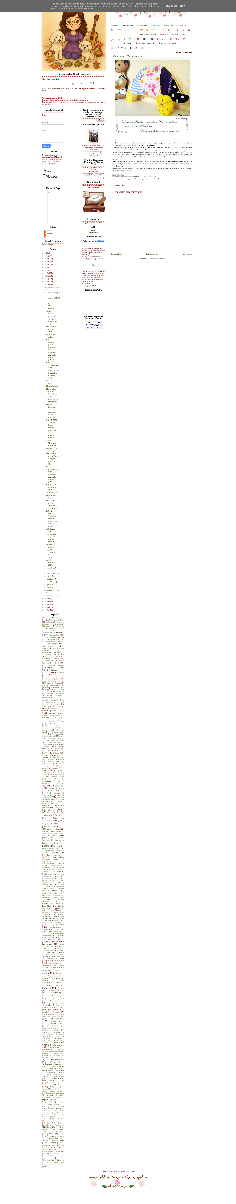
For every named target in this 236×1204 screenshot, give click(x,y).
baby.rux (50, 231)
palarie (58, 978)
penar (48, 990)
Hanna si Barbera (48, 848)
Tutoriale (93, 230)
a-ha (51, 641)
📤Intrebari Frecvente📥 (148, 34)
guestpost (45, 833)
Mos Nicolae (60, 958)
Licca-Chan (47, 906)
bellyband (61, 693)
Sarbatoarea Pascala (57, 1066)
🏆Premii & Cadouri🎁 (131, 39)
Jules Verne (53, 874)
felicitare (50, 807)
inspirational (50, 863)
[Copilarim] (53, 223)
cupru (54, 772)
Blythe (62, 700)
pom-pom (61, 1003)
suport (49, 1102)
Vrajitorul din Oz (47, 1151)
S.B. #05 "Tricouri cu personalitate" (51, 443)
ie (48, 861)
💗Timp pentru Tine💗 (164, 39)
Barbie (44, 689)
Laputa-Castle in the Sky (49, 897)
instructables (55, 865)
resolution (45, 1042)
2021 (46, 267)
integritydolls (47, 867)
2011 (46, 607)
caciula (51, 713)
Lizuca (58, 908)
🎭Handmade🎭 (173, 30)
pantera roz (60, 982)
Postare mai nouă (116, 254)
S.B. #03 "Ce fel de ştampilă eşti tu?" (51, 487)
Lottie (52, 910)
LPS (59, 910)
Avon (44, 685)
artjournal (45, 681)
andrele (50, 667)
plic (47, 1001)
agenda (50, 654)
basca (62, 689)
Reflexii (50, 1038)
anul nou (61, 675)
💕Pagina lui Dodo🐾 (179, 34)
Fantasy (45, 805)
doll (50, 793)
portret (44, 1007)
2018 (46, 276)
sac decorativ (57, 1055)
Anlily (51, 675)
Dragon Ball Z (60, 797)
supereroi (61, 1100)
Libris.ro (58, 903)
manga (48, 916)
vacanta (62, 1136)
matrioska (58, 931)
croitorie (56, 768)
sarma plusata (54, 1068)
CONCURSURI (93, 156)
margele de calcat (47, 922)
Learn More (171, 6)
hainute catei (50, 835)
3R (63, 638)
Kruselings (45, 893)
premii (145, 179)
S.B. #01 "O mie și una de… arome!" (51, 523)
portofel (58, 1005)
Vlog (56, 1149)
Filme (62, 810)
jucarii (61, 871)
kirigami (61, 884)
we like (48, 1154)
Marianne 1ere (60, 922)
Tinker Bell (51, 1123)
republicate (52, 1040)
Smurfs (51, 1091)
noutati (62, 965)
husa (44, 857)
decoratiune (48, 781)
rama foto (50, 1034)
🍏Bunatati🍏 (168, 25)
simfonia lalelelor (48, 1089)
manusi (62, 918)
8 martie (51, 640)
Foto (45, 817)
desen (44, 786)
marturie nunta (55, 927)
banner (57, 687)
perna (62, 990)
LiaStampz (46, 904)
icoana (56, 859)
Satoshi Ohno (46, 1070)
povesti (54, 1007)
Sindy (60, 1089)
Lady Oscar (45, 895)
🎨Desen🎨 (144, 30)
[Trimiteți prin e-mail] (113, 175)
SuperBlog (46, 1099)
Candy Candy (57, 717)
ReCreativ (61, 1036)
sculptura (45, 1076)
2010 (46, 610)
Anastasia (61, 665)
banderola (45, 687)
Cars (47, 726)
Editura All (49, 801)
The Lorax (57, 1117)
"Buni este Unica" (52, 493)
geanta (62, 827)
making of (50, 914)
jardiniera (61, 869)
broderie (61, 704)
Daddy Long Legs (59, 774)
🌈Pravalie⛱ (115, 40)
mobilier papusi (50, 956)
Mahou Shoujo (59, 912)
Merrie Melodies (50, 935)
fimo (48, 812)
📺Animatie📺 (128, 25)
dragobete (48, 797)
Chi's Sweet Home (53, 740)
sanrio (48, 1062)
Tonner (45, 1131)
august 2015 (51, 573)
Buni (62, 711)
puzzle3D (45, 1030)
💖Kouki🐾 (164, 34)
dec (59, 779)
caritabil (61, 722)
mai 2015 (50, 582)
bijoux (45, 698)
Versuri (53, 1143)
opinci (59, 973)
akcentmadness (46, 658)
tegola (53, 1113)
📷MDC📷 (127, 43)
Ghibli (58, 829)
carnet (62, 724)
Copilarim (104, 1171)
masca (58, 929)
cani (43, 720)
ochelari (49, 970)
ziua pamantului (59, 1165)
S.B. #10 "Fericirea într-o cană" (52, 365)
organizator (56, 976)
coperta (58, 755)
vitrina (45, 1149)
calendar (45, 718)
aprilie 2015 (51, 585)
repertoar (61, 1038)
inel (63, 861)
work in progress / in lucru (53, 1157)
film (54, 810)
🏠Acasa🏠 (115, 25)
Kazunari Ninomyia (49, 880)
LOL (44, 910)
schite (62, 1072)
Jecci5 (54, 871)
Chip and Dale (55, 742)
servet (56, 1081)
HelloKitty (61, 850)
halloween (46, 840)
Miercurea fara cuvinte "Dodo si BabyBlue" (52, 456)
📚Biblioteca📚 (141, 25)
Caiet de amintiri (55, 715)
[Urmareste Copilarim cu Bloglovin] (93, 242)
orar (44, 976)
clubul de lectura (59, 748)
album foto (50, 661)
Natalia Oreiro (55, 963)
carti (53, 730)
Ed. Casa (61, 799)
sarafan (62, 1062)
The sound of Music (58, 1119)
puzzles (57, 1030)
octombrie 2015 (52, 298)
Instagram (61, 863)
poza (44, 1010)
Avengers (58, 683)
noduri (55, 965)
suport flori (60, 1102)
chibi (44, 742)
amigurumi (46, 665)
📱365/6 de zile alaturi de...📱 (145, 43)
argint (57, 679)
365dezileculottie (54, 635)
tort (53, 1131)
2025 (46, 256)
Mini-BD (59, 946)
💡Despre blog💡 (158, 30)
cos (58, 762)
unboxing (52, 1136)
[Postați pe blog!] (116, 175)
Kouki (55, 891)
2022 (46, 264)
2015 (46, 285)
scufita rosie (57, 1074)
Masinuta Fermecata (127, 56)
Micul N (49, 942)
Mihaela (61, 944)
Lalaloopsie (57, 895)
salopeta (44, 1060)
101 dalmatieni (51, 628)
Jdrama (47, 871)
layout (49, 899)
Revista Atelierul (153, 179)
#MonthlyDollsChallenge (56, 620)
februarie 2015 (52, 590)
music (50, 961)
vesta (54, 1145)
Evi (60, 803)
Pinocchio (53, 999)
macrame (45, 912)
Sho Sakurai (46, 1085)
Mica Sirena (56, 937)
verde (62, 1140)
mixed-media (60, 952)
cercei (53, 736)
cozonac (44, 766)
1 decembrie (46, 624)
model (62, 956)
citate (57, 744)
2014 (46, 599)
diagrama (52, 788)
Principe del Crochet (49, 1014)
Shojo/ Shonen (59, 1085)
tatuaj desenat (46, 1110)
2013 (46, 601)
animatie (54, 670)
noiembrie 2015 (52, 293)
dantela (54, 776)
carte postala (54, 728)
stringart (61, 1095)
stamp (62, 1093)
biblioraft (58, 695)
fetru (44, 810)
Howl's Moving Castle (54, 855)
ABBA (59, 641)
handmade (138, 179)
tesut (57, 1115)
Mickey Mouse (47, 939)
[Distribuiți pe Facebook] (122, 175)
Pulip (50, 1026)
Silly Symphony (54, 1087)
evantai (53, 803)
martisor (61, 925)
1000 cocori (46, 626)
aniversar (60, 672)
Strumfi (49, 1097)
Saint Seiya (58, 1057)
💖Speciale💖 (180, 39)
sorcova (59, 1091)
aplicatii (50, 677)
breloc (51, 704)
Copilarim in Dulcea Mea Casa (53, 757)
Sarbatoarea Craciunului (54, 1064)
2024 (46, 259)
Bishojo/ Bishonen (59, 698)
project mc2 (56, 1016)
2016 (46, 282)
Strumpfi (58, 1097)
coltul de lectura (54, 753)
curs (62, 772)
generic (49, 829)
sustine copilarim (54, 1104)
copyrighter (50, 761)
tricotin (51, 1134)
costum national (47, 763)
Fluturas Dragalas (52, 386)
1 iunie (57, 624)
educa (59, 801)
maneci (62, 914)
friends (126, 179)
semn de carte (59, 1077)
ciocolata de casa (47, 744)
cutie (48, 774)
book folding (51, 702)
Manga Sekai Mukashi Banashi (53, 917)
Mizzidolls (61, 954)
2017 (46, 279)
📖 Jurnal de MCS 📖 (118, 48)
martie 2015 (51, 588)
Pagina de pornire (152, 254)
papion (48, 985)
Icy (63, 859)
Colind (61, 750)
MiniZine (57, 948)
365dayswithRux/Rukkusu (52, 633)
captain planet (52, 720)
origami (45, 978)
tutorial (61, 1133)
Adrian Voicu (47, 646)
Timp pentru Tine (58, 1121)
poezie (62, 1001)
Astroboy (55, 681)
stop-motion (51, 1095)
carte (53, 726)
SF (47, 1083)
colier (50, 751)
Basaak (54, 689)
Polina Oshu (51, 1003)
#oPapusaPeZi (51, 622)
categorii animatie (59, 732)
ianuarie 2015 (51, 596)
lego (57, 901)
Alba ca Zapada (59, 658)
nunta (62, 967)
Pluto (54, 1001)
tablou (62, 1106)
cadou (62, 713)
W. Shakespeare (59, 1151)
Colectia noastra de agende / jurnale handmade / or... (51, 345)
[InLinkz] (93, 265)
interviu (61, 867)
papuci (57, 985)
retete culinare (59, 1043)
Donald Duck (59, 793)
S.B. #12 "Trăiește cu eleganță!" (51, 305)
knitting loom (51, 886)
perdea (55, 990)
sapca (55, 1062)
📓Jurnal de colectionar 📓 (167, 43)
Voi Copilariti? (93, 232)
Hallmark (58, 838)
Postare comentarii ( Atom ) (157, 258)
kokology (53, 888)
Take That (50, 1108)
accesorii (45, 644)
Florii (57, 815)
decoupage (46, 783)
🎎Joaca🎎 (186, 30)
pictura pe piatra (50, 995)
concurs (120, 179)
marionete (50, 925)
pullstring (58, 1026)
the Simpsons (46, 1119)
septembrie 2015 (52, 568)
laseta (62, 897)
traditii (61, 1131)
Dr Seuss (61, 795)
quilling (45, 1032)
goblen (44, 831)
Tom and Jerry (59, 1125)
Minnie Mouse (47, 950)
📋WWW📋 (145, 48)
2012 (46, 604)
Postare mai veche (187, 254)
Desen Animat (58, 786)
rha (48, 236)
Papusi (46, 988)
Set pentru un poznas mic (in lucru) (52, 469)
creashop (53, 766)
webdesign (61, 1154)
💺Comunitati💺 (116, 30)
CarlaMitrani (51, 724)
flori (54, 812)
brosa (50, 706)
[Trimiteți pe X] (119, 175)
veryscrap (45, 1145)
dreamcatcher (49, 799)
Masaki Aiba (46, 929)
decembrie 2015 (52, 287)
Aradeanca (60, 677)
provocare (60, 1019)
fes (61, 807)
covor (59, 763)
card (52, 722)
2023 (46, 262)
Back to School (55, 685)
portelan (49, 1005)
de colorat (50, 779)
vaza (54, 1140)
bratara (62, 702)
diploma (61, 788)
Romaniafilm (46, 1049)
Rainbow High (59, 1032)
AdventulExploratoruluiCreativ (52, 652)
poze (55, 1010)
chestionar (61, 738)
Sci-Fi (48, 1074)
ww (62, 1160)
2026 (46, 253)
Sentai (49, 1079)
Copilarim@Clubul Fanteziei (55, 760)
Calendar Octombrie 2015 (50, 562)
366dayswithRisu (49, 637)
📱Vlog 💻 (133, 48)
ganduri (132, 179)
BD (48, 691)
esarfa (44, 803)
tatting (59, 1108)
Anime (45, 672)
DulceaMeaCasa (144, 157)
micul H (61, 939)
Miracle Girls (60, 950)
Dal (46, 776)
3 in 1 (62, 628)
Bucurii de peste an (50, 708)
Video (54, 1147)
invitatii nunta (51, 869)
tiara (47, 1121)
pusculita (56, 1028)
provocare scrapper (57, 1021)
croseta (45, 770)
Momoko (49, 958)
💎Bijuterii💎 (155, 25)
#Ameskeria (46, 618)
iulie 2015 (50, 576)
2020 (46, 270)
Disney (51, 791)
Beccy (53, 693)
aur (63, 681)
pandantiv (46, 980)
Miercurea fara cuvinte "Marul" (51, 329)
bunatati (46, 711)
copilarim (50, 234)
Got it (182, 6)
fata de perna (59, 805)
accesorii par (56, 644)
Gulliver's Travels (58, 833)
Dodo (62, 790)
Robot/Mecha (55, 1047)
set (63, 1081)
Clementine (45, 746)
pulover (45, 1028)
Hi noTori (49, 852)
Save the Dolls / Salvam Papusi (53, 1072)
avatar (48, 683)
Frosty (44, 824)
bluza (54, 700)
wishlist (50, 1156)
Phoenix (57, 993)
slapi (43, 1091)
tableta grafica (48, 1106)
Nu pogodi (51, 967)
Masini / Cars (46, 931)
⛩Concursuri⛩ (131, 31)
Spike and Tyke (52, 1093)
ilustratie (55, 861)
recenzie (51, 1036)
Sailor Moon (46, 1057)
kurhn (55, 893)
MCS (44, 933)
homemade (60, 852)
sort (43, 1093)
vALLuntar (45, 1140)
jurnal (57, 876)
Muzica (61, 961)
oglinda (58, 970)
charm (52, 738)
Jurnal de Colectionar (50, 878)
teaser (55, 1110)
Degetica (58, 783)
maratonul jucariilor (53, 920)
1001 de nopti (60, 626)
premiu (57, 1012)
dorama (50, 795)
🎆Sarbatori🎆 (148, 39)
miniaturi (45, 948)
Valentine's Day (53, 1138)
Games (56, 824)
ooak (45, 973)
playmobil (61, 999)
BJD (47, 700)
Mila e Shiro (49, 946)
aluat (58, 663)
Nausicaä (45, 965)
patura (62, 988)
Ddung (62, 776)
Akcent (56, 656)
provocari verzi (57, 1023)
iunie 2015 (50, 579)
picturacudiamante (48, 997)
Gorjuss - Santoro (55, 831)
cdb (48, 734)
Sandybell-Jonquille (57, 1060)
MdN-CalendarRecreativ (57, 933)
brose (59, 706)
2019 (46, 273)
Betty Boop (49, 695)
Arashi (48, 679)
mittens (48, 952)
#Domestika (60, 618)
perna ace (48, 993)
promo (45, 1019)
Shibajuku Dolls (56, 1083)
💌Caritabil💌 (181, 25)
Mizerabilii (50, 954)
